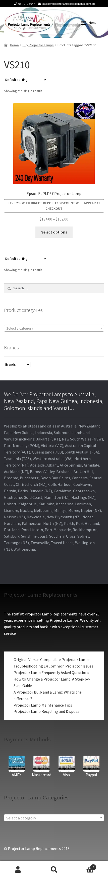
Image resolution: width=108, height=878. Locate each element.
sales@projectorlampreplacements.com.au (68, 3)
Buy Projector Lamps (38, 45)
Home (14, 45)
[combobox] (54, 328)
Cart (83, 865)
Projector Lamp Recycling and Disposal (47, 711)
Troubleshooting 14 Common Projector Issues (53, 666)
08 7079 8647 (26, 3)
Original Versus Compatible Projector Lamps (52, 659)
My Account (18, 869)
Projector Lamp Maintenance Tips (43, 705)
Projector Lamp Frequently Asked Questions (51, 672)
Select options (54, 232)
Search (54, 869)
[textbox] (54, 328)
